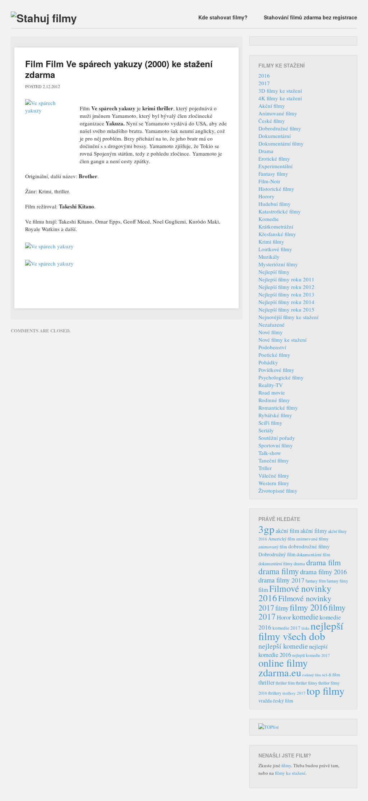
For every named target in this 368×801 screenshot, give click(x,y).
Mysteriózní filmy (278, 264)
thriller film (285, 683)
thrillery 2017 (293, 693)
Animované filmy (277, 113)
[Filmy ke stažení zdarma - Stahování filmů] (44, 18)
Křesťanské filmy (277, 234)
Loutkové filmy (275, 249)
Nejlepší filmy (274, 271)
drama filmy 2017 (281, 580)
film (263, 589)
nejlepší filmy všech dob (300, 630)
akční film (287, 531)
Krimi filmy (271, 241)
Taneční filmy (273, 460)
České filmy (271, 120)
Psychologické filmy (281, 377)
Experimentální (275, 166)
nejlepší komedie (283, 646)
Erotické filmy (274, 158)
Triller (265, 467)
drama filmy (278, 571)
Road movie (271, 392)
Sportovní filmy (275, 445)
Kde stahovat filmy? (223, 17)
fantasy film (315, 581)
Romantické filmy (278, 407)
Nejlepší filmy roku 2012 (286, 286)
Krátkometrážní (275, 226)
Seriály (266, 430)
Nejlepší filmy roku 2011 (286, 279)
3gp (266, 529)
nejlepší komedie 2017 (311, 655)
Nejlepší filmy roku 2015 (286, 309)
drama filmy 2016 (323, 571)
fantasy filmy (337, 581)
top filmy (326, 690)
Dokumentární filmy (281, 143)
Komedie (268, 218)
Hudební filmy (274, 203)
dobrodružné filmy (309, 546)
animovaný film (272, 547)
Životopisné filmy (278, 490)
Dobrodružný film (276, 554)
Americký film (281, 538)
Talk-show (269, 452)
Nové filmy (270, 332)
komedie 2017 (286, 628)
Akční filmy (271, 105)
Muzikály (269, 256)
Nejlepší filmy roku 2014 (286, 301)
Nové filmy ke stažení (282, 339)
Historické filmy (276, 188)
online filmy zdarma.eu (283, 667)
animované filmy (312, 538)
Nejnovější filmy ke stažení (288, 317)
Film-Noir (269, 181)
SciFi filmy (270, 422)
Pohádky (268, 362)
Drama (265, 151)
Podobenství (272, 347)
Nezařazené (271, 324)
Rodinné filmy (274, 400)
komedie (305, 617)
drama (299, 564)
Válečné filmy (273, 475)
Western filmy (273, 483)
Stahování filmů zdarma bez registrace (310, 17)
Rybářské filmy (275, 415)
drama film (323, 562)
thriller (266, 682)
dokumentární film (313, 555)
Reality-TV (270, 384)
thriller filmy (306, 683)
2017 (264, 83)
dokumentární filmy (275, 563)
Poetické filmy (274, 354)
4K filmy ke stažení (280, 98)
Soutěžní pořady (276, 437)
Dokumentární (274, 135)
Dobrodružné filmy (279, 128)
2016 (264, 75)
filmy (282, 608)
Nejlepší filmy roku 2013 (286, 294)
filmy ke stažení (290, 773)
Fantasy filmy (273, 173)
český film (283, 701)
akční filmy (313, 531)
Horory (266, 196)
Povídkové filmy (276, 369)
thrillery (274, 693)
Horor (284, 617)
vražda (265, 700)
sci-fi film (331, 674)
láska (305, 628)
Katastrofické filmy (279, 211)
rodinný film (311, 674)
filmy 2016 (308, 607)
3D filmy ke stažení (280, 90)
